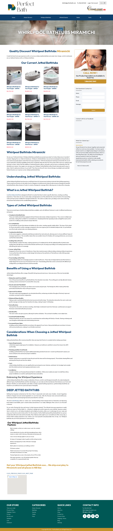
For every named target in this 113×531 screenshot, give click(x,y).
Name (77, 93)
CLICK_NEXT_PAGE (27, 473)
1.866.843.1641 (82, 3)
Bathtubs (34, 510)
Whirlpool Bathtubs (46, 17)
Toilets (78, 17)
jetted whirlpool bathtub (14, 195)
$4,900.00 (47, 91)
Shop (58, 512)
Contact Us (60, 514)
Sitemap (59, 522)
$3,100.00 (28, 147)
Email (77, 100)
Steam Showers (28, 17)
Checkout (9, 522)
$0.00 (102, 3)
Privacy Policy (10, 510)
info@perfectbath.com (70, 3)
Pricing (8, 514)
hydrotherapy (15, 400)
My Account (10, 516)
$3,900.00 (10, 147)
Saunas (34, 512)
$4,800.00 (28, 91)
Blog (58, 520)
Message (78, 104)
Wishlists (9, 518)
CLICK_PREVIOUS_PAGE (14, 473)
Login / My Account (93, 3)
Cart (8, 520)
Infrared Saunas (63, 17)
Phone (77, 97)
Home (13, 17)
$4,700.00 (10, 91)
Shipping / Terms (11, 512)
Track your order (11, 508)
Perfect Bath (24, 7)
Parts (89, 17)
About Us (59, 510)
